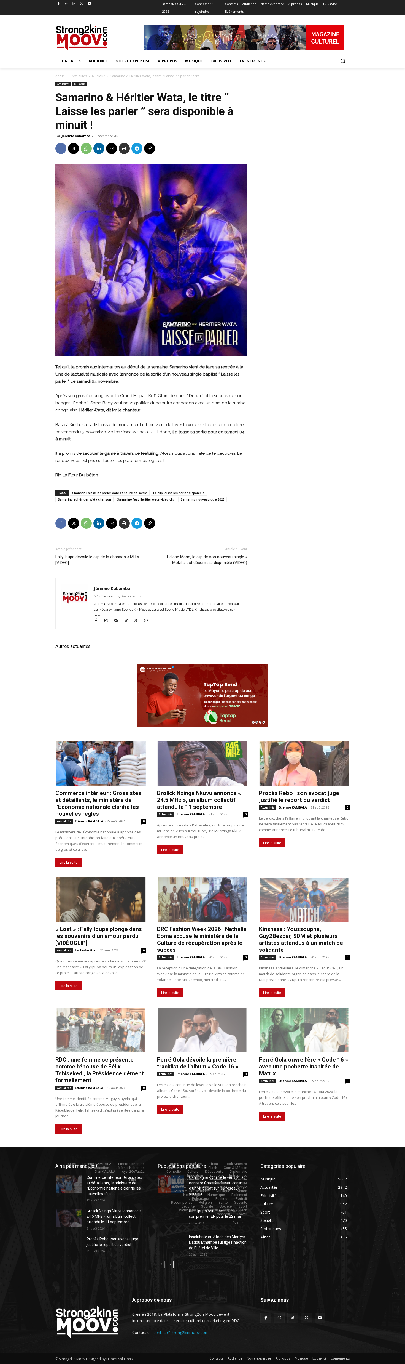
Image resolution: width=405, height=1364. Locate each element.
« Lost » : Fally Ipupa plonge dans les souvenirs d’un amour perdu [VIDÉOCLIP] (98, 936)
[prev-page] (161, 1264)
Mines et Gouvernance (192, 1191)
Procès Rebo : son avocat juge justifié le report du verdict (299, 796)
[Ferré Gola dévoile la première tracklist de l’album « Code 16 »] (202, 1030)
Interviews (201, 1187)
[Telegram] (136, 148)
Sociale (207, 1206)
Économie (172, 1175)
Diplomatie (238, 1171)
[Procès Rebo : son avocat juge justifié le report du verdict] (304, 763)
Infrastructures (217, 1183)
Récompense (181, 1202)
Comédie (173, 1171)
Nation (242, 1191)
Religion (205, 1202)
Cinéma (196, 1168)
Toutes (70, 1164)
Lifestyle (240, 1187)
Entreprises (238, 1175)
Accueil (60, 76)
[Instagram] (66, 4)
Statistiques (187, 1210)
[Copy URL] (149, 148)
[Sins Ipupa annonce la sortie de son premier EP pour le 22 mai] (171, 1217)
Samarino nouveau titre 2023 (202, 499)
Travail (242, 1214)
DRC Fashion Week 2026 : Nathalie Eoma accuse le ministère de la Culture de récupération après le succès (202, 939)
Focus (194, 1183)
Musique (98, 76)
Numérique (216, 1195)
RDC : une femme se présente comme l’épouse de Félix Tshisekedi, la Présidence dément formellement (99, 1070)
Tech (243, 1210)
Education (195, 1175)
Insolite (241, 1183)
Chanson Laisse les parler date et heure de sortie (109, 493)
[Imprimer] (124, 148)
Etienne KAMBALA (89, 821)
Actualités (79, 76)
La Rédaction (85, 950)
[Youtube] (89, 4)
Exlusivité (240, 1179)
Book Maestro (236, 1164)
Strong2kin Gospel (218, 1210)
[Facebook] (58, 4)
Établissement (188, 1179)
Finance (176, 1183)
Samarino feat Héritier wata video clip (146, 499)
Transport (222, 1214)
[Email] (111, 148)
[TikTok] (128, 621)
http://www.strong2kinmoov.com (117, 596)
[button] (343, 61)
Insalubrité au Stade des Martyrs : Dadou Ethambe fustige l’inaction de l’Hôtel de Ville (218, 1242)
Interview (179, 1187)
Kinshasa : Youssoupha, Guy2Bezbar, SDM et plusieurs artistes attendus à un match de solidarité (301, 939)
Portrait (241, 1199)
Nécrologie (192, 1195)
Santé (223, 1202)
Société (226, 1206)
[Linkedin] (74, 4)
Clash (212, 1168)
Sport (242, 1206)
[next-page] (170, 1264)
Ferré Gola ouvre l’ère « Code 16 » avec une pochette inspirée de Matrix (303, 1066)
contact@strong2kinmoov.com (181, 1332)
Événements (216, 1179)
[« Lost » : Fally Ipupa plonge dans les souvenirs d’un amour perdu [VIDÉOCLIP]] (100, 899)
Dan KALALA (105, 1171)
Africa (213, 1164)
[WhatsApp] (86, 148)
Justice (221, 1187)
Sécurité (240, 1202)
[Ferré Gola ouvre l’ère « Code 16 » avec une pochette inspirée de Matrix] (304, 1030)
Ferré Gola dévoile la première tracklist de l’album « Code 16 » (198, 1063)
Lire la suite (68, 862)
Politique (222, 1199)
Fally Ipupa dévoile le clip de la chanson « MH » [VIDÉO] (97, 559)
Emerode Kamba (131, 1164)
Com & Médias (235, 1168)
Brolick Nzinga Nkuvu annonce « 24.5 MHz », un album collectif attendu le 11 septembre (199, 800)
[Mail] (118, 621)
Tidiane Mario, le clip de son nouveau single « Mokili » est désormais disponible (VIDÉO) (206, 559)
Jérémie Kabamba (76, 136)
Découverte (214, 1171)
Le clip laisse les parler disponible (178, 493)
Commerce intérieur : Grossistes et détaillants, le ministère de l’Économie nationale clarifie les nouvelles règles (98, 803)
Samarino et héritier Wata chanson (84, 499)
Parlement (239, 1195)
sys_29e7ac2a (133, 1171)
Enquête (216, 1175)
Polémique (200, 1199)
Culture (192, 1171)
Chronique (175, 1168)
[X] (81, 4)
